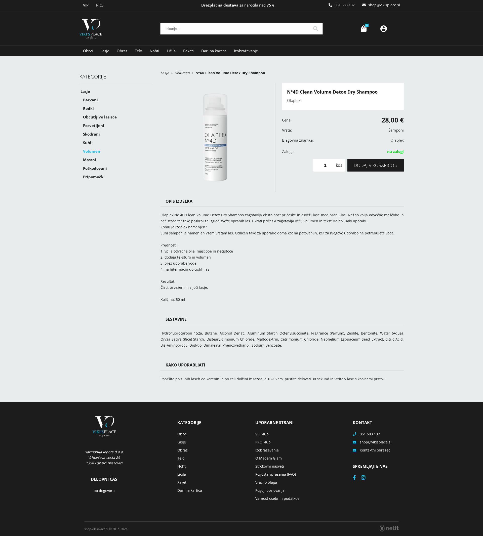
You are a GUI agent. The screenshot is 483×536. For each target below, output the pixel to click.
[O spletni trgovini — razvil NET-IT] (389, 528)
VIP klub (262, 434)
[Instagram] (366, 478)
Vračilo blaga (266, 482)
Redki (88, 108)
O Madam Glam (268, 458)
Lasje (104, 50)
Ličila (171, 50)
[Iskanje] (315, 28)
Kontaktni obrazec (375, 450)
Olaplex (397, 140)
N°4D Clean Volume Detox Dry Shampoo (230, 72)
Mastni (89, 159)
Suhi (87, 142)
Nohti (154, 50)
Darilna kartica (213, 50)
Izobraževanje (246, 50)
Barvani (90, 99)
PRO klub (263, 442)
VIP (86, 5)
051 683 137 (345, 5)
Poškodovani (95, 168)
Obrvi (88, 50)
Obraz (122, 50)
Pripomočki (94, 176)
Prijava (384, 29)
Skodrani (91, 134)
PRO (100, 5)
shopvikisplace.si (384, 5)
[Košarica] (363, 29)
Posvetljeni (93, 125)
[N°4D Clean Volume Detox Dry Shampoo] (215, 137)
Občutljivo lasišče (100, 116)
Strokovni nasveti (269, 466)
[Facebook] (357, 478)
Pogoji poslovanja (270, 490)
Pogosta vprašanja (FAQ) (275, 474)
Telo (138, 50)
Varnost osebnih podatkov (277, 498)
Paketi (188, 50)
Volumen (91, 151)
